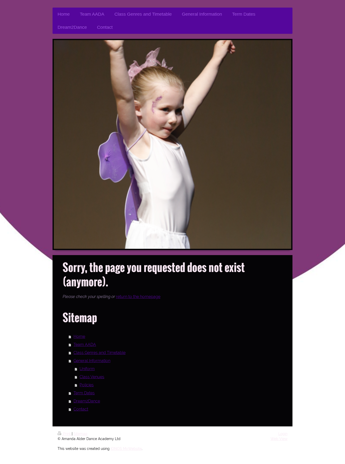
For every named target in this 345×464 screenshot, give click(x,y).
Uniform (87, 368)
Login (282, 434)
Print (67, 434)
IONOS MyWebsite (126, 449)
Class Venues (92, 376)
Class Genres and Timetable (99, 352)
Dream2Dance (86, 401)
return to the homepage (138, 296)
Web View (278, 439)
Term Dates (84, 393)
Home (79, 336)
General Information (91, 360)
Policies (87, 385)
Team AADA (84, 344)
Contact (80, 409)
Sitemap (80, 434)
